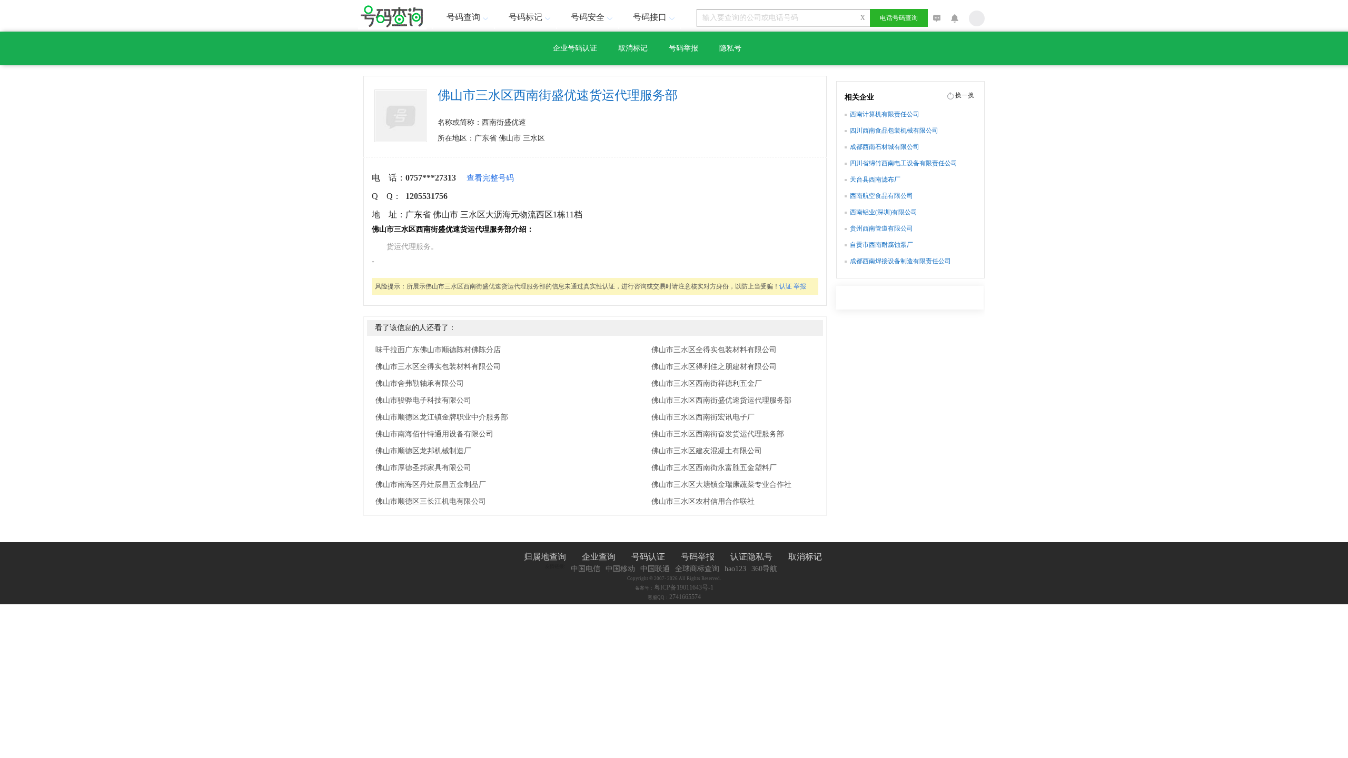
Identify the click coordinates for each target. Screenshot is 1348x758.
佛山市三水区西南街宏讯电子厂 (703, 417)
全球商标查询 (697, 569)
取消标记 (633, 48)
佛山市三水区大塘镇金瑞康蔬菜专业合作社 (721, 484)
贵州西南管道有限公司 (881, 228)
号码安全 (587, 17)
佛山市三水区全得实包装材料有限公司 (438, 367)
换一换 (964, 95)
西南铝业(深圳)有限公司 (883, 212)
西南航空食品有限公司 (881, 196)
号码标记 (525, 17)
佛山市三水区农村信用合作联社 (703, 501)
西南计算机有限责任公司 (884, 114)
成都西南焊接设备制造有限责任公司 (900, 261)
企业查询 (599, 556)
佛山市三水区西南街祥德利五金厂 (706, 383)
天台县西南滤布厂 (875, 179)
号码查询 (463, 17)
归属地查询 (545, 556)
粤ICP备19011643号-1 (683, 587)
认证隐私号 (751, 556)
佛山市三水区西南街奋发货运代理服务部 (717, 434)
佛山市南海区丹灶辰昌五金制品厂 (430, 484)
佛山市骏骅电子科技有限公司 (423, 400)
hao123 (735, 569)
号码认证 (648, 556)
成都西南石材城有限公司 (884, 147)
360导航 (764, 569)
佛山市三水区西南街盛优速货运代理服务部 (721, 400)
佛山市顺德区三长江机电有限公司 (430, 501)
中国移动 (620, 569)
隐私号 (730, 48)
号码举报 (683, 48)
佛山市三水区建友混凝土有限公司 (706, 451)
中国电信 (585, 569)
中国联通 (655, 569)
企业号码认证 (575, 48)
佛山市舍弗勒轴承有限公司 (419, 383)
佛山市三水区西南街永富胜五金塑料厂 (714, 468)
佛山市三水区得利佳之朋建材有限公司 (714, 367)
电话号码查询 (899, 18)
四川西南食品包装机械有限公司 (894, 130)
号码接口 (650, 17)
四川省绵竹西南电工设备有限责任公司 (903, 163)
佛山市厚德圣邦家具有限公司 (423, 468)
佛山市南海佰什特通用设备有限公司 (434, 434)
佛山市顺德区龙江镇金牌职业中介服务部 (441, 417)
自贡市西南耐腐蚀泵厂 (881, 244)
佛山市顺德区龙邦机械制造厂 (423, 451)
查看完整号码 (490, 178)
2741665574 (685, 597)
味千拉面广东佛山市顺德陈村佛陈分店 (438, 350)
